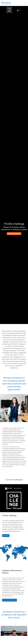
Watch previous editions (9, 600)
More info (5, 535)
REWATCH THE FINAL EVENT (14, 233)
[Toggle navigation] (26, 3)
